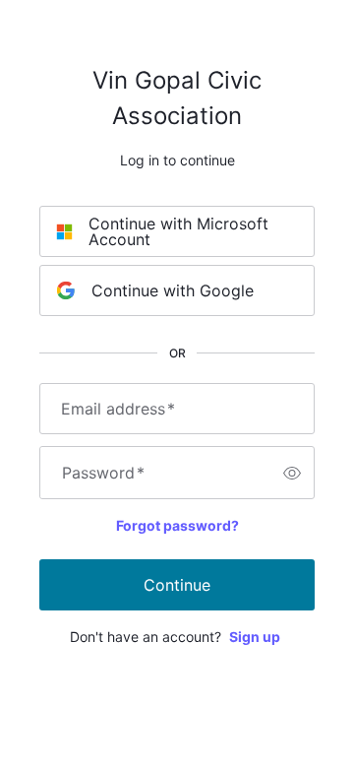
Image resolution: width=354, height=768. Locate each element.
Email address (118, 408)
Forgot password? (177, 525)
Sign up (254, 636)
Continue (177, 585)
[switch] (292, 472)
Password (103, 472)
